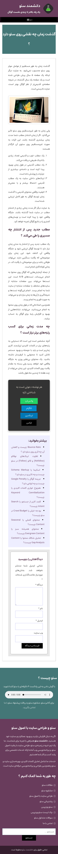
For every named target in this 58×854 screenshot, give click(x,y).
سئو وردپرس (47, 807)
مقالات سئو (47, 785)
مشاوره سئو (47, 791)
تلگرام (29, 408)
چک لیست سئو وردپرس (42, 812)
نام (40, 608)
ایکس (29, 423)
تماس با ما (48, 823)
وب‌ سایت (38, 633)
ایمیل (39, 621)
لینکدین (29, 415)
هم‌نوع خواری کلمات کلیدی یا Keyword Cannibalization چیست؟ (28, 492)
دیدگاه (39, 585)
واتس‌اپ (29, 401)
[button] (31, 19)
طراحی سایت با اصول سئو (41, 796)
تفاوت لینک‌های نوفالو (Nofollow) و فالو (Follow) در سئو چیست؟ (28, 460)
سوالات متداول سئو (43, 818)
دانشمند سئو (27, 850)
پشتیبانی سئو (46, 801)
